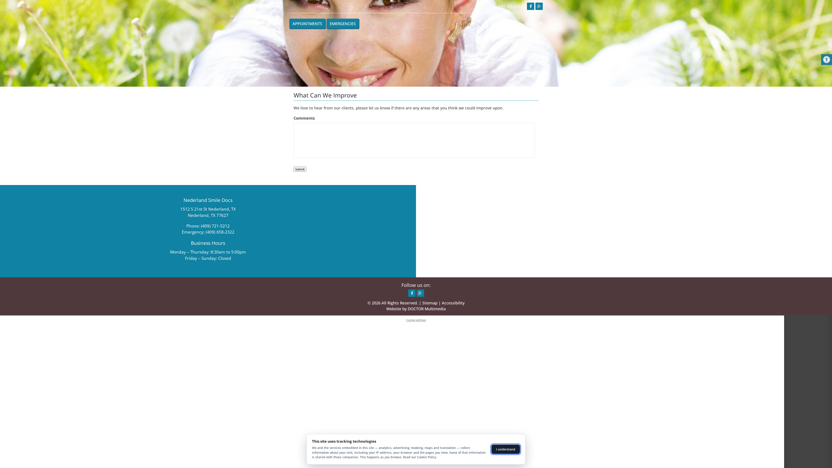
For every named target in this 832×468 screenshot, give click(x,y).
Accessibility (453, 303)
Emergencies (343, 23)
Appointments (307, 23)
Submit (300, 169)
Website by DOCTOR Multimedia (416, 308)
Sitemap (429, 303)
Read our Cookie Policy (419, 457)
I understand (505, 449)
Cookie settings (416, 320)
